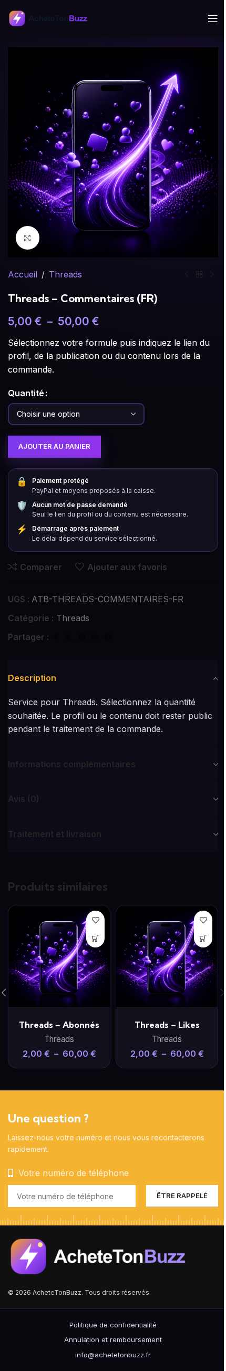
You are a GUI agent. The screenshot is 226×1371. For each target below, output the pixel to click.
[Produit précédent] (186, 275)
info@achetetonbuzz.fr (113, 1355)
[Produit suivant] (212, 275)
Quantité (26, 393)
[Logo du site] (55, 17)
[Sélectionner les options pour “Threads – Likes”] (203, 938)
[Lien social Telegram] (108, 637)
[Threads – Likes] (167, 956)
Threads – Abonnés (59, 1024)
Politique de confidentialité (113, 1325)
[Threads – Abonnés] (59, 956)
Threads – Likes (167, 1024)
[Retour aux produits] (199, 275)
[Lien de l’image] (113, 1256)
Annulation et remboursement (113, 1339)
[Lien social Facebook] (55, 637)
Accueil (22, 274)
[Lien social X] (68, 637)
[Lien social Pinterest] (82, 637)
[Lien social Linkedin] (95, 637)
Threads (65, 274)
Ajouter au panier (54, 446)
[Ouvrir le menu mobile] (212, 18)
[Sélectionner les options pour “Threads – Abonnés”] (95, 938)
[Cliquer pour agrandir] (27, 238)
